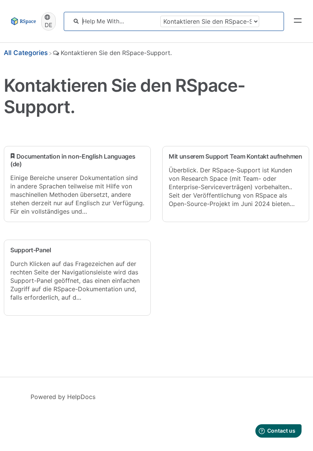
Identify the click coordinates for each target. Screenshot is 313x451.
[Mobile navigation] (298, 21)
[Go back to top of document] (19, 410)
